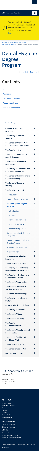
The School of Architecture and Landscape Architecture (17, 144)
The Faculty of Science (14, 344)
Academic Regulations (12, 107)
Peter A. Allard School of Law (17, 305)
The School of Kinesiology (16, 294)
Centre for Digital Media (10, 435)
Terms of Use (21, 444)
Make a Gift (6, 415)
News (4, 408)
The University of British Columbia (14, 4)
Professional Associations (17, 247)
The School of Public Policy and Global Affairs (16, 338)
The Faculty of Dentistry (9, 44)
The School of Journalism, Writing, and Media (16, 288)
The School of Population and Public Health (17, 331)
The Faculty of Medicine (15, 310)
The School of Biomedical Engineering (15, 163)
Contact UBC (6, 403)
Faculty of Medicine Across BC (12, 437)
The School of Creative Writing (14, 184)
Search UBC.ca (7, 417)
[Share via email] (26, 72)
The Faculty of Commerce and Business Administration (17, 170)
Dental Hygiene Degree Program (17, 205)
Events (4, 410)
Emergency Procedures (8, 444)
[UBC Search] (34, 2)
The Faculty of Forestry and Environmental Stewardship (16, 269)
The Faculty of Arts (13, 150)
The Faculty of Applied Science (14, 137)
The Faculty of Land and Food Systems (17, 299)
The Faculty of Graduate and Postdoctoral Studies (17, 276)
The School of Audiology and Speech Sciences (17, 155)
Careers (4, 412)
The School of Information (16, 282)
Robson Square (7, 433)
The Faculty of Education (15, 263)
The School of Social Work (16, 349)
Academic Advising (10, 103)
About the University (8, 405)
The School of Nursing (14, 319)
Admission (7, 94)
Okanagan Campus (8, 427)
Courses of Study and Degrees (14, 130)
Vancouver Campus (8, 425)
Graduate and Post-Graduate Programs (18, 234)
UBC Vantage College (14, 353)
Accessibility (5, 447)
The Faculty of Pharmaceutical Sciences (15, 324)
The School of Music (13, 314)
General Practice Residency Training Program (18, 241)
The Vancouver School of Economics (15, 257)
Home (4, 42)
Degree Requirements (11, 98)
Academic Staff (13, 252)
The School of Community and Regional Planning (17, 177)
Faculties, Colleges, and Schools (17, 42)
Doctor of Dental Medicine (17, 199)
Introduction (8, 89)
